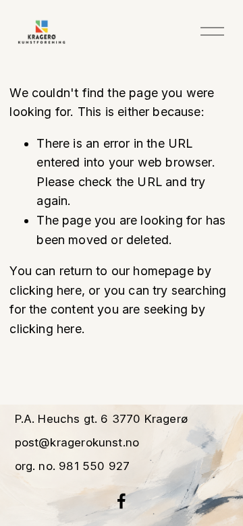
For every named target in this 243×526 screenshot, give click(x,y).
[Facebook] (121, 501)
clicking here (45, 290)
